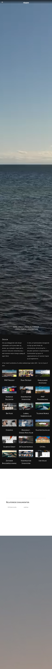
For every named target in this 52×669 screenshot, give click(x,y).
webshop (26, 507)
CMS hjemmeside (12, 507)
